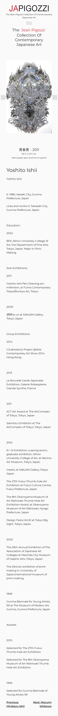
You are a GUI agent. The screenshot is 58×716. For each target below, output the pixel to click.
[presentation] (3, 97)
